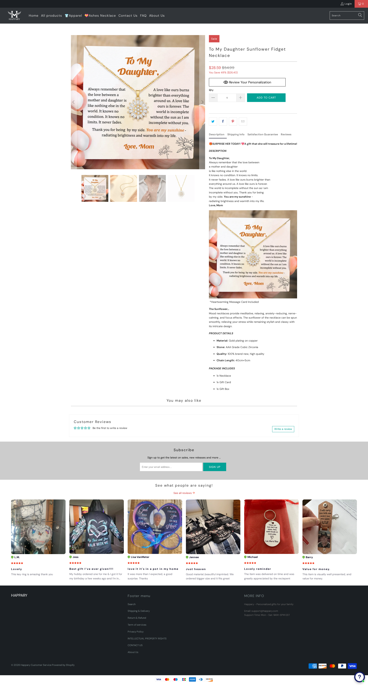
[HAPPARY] (14, 16)
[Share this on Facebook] (223, 121)
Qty (211, 90)
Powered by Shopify (63, 665)
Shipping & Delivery (139, 611)
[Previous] (74, 102)
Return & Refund (137, 617)
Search (132, 604)
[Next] (202, 102)
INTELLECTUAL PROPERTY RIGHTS (147, 638)
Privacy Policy (136, 631)
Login (348, 3)
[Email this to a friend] (243, 121)
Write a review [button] (283, 429)
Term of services (137, 624)
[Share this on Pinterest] (233, 121)
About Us (133, 652)
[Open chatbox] (359, 677)
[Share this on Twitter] (213, 121)
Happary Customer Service (36, 665)
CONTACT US (135, 645)
